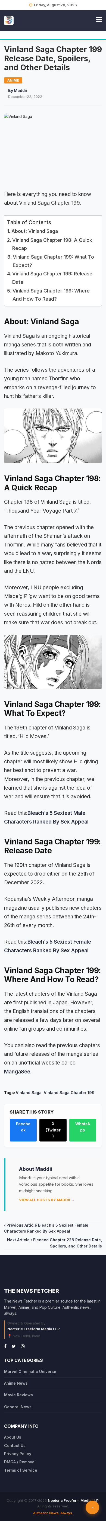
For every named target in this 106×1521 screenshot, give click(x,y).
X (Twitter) (53, 1129)
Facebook (23, 1126)
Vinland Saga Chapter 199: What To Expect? (53, 261)
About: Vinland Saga (34, 231)
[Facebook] (5, 1346)
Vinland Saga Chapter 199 (69, 1092)
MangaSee (17, 1072)
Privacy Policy (17, 1453)
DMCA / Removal (20, 1461)
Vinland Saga (29, 1092)
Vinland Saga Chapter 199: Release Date (52, 278)
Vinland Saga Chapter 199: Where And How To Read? (51, 295)
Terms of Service (20, 1470)
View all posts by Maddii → (46, 1200)
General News (18, 1406)
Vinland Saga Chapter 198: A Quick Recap (52, 244)
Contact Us (15, 1445)
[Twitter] (14, 1346)
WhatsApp (82, 1126)
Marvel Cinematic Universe (30, 1371)
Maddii (20, 90)
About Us (12, 1437)
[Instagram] (23, 1346)
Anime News (16, 1383)
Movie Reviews (18, 1395)
